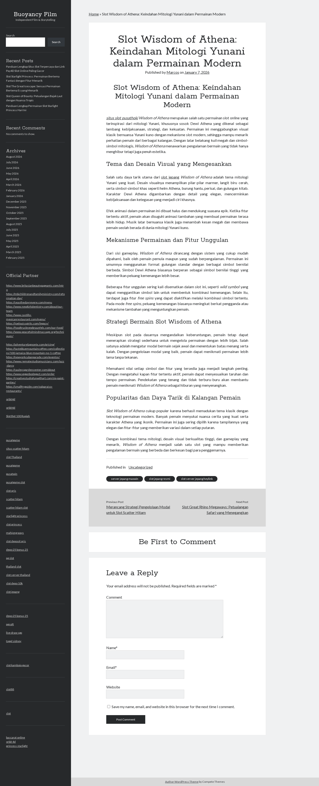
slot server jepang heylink (197, 478)
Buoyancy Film (35, 14)
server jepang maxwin (124, 478)
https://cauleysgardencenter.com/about (30, 369)
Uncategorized (140, 467)
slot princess (14, 524)
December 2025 (16, 201)
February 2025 (15, 257)
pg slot (10, 558)
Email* (111, 667)
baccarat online (15, 737)
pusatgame (13, 440)
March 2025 (13, 252)
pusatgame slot (15, 482)
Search (10, 35)
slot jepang (12, 591)
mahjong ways (15, 533)
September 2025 (16, 218)
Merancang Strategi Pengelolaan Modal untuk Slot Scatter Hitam (138, 510)
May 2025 (12, 241)
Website (113, 687)
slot (8, 713)
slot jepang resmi (159, 478)
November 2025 (16, 207)
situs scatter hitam (17, 448)
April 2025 (12, 246)
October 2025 (15, 213)
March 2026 (13, 184)
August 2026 (14, 156)
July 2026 (12, 162)
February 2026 (15, 190)
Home (94, 14)
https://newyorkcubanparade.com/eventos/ (33, 357)
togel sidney (13, 641)
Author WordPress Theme (181, 781)
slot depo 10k (14, 583)
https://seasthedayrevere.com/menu (29, 302)
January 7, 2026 (196, 72)
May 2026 (12, 173)
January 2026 (14, 196)
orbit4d (10, 399)
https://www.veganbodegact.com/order (30, 374)
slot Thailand (14, 457)
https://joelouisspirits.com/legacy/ (27, 323)
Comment (114, 597)
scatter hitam (14, 499)
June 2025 (12, 235)
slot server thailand (18, 575)
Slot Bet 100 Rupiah (18, 416)
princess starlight (17, 746)
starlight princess (17, 516)
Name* (111, 647)
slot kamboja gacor (17, 665)
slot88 (10, 689)
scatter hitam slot (17, 507)
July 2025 (12, 229)
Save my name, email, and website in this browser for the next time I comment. (173, 706)
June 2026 (12, 168)
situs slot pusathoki (122, 118)
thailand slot (13, 566)
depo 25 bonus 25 (17, 549)
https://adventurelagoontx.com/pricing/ (30, 344)
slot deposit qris (16, 541)
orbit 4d (11, 741)
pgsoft (10, 624)
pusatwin (11, 474)
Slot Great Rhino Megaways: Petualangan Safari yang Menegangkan (215, 510)
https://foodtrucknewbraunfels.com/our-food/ (35, 327)
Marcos (173, 72)
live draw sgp (14, 632)
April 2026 (12, 179)
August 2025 (14, 224)
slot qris (11, 490)
